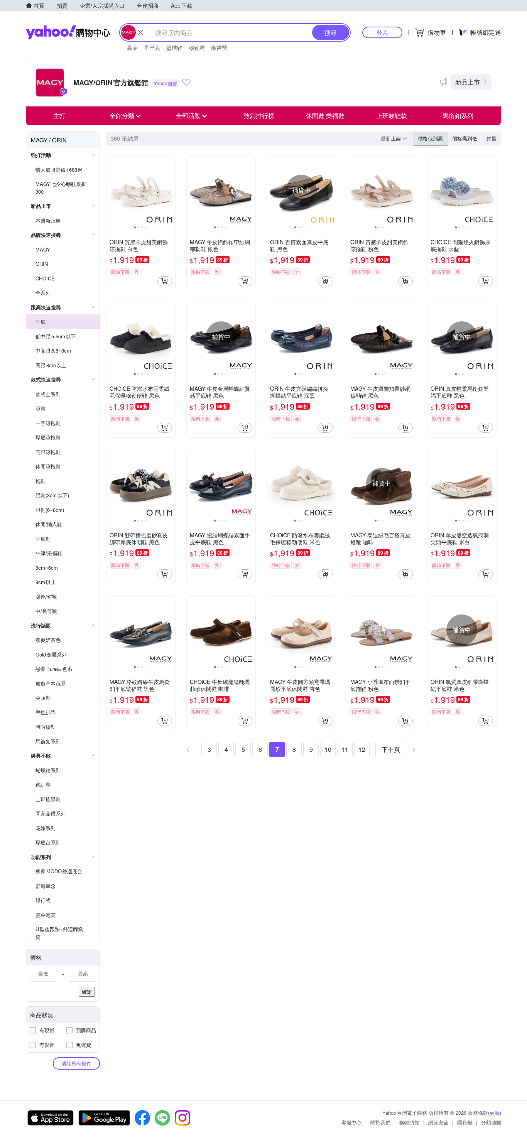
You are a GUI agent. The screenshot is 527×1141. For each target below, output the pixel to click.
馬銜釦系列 (458, 115)
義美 (132, 47)
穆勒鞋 (197, 47)
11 (344, 749)
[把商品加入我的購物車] (164, 281)
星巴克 (152, 47)
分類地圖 (491, 1122)
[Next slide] (170, 190)
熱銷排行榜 (258, 115)
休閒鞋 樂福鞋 (325, 115)
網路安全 (438, 1122)
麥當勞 (219, 47)
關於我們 (380, 1122)
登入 (382, 32)
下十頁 (391, 749)
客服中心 (351, 1122)
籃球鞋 (174, 47)
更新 (495, 1112)
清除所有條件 (76, 1063)
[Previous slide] (111, 190)
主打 (59, 115)
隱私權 (464, 1122)
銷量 (491, 138)
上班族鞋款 (391, 115)
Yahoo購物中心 (68, 32)
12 (361, 749)
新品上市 (467, 82)
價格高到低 (464, 138)
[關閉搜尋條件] (140, 32)
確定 (87, 991)
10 (327, 749)
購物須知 (409, 1122)
